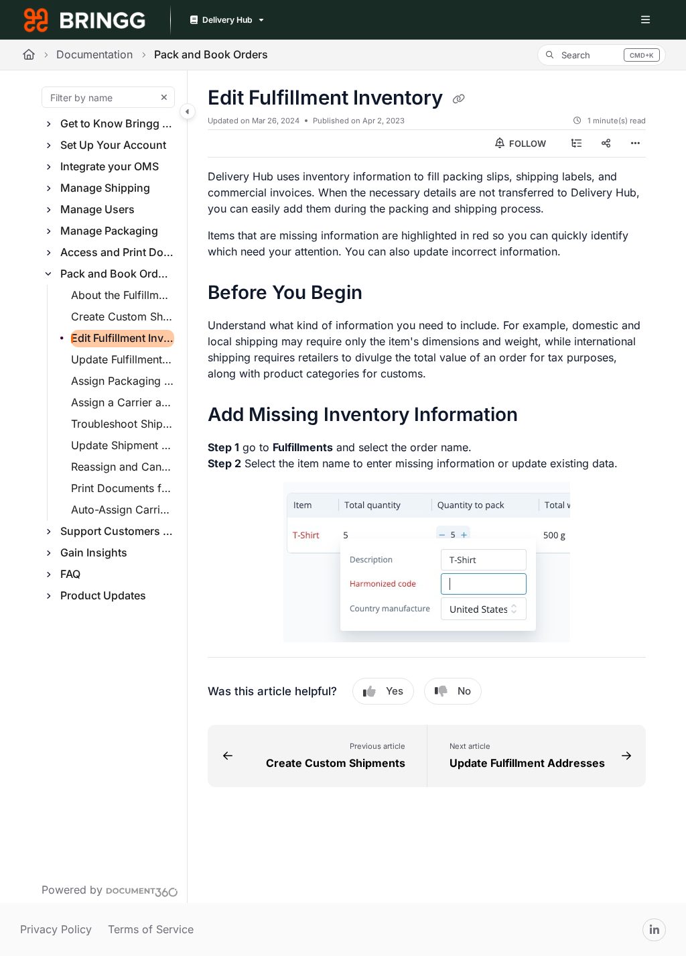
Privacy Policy (56, 929)
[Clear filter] (164, 97)
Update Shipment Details (122, 445)
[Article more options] (635, 143)
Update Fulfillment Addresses (122, 359)
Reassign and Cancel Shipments (122, 466)
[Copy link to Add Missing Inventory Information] (538, 415)
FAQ (70, 574)
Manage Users (97, 209)
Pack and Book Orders (211, 54)
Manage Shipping (105, 187)
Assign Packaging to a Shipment (122, 380)
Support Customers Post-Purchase (117, 531)
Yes (394, 690)
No (464, 690)
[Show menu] (645, 20)
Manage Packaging (109, 230)
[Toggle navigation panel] (188, 111)
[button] (601, 55)
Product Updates (103, 595)
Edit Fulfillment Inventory (122, 338)
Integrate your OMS (109, 166)
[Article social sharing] (605, 143)
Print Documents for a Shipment (122, 488)
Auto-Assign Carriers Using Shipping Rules (122, 509)
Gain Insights (93, 552)
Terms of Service (151, 929)
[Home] (84, 20)
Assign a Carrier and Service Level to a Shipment (122, 402)
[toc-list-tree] (576, 143)
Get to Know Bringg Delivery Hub (117, 123)
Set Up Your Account (113, 145)
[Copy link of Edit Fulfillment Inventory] (458, 98)
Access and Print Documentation (117, 252)
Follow (526, 143)
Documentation (94, 54)
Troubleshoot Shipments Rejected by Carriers (122, 423)
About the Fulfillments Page (122, 295)
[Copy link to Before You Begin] (383, 293)
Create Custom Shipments (122, 316)
